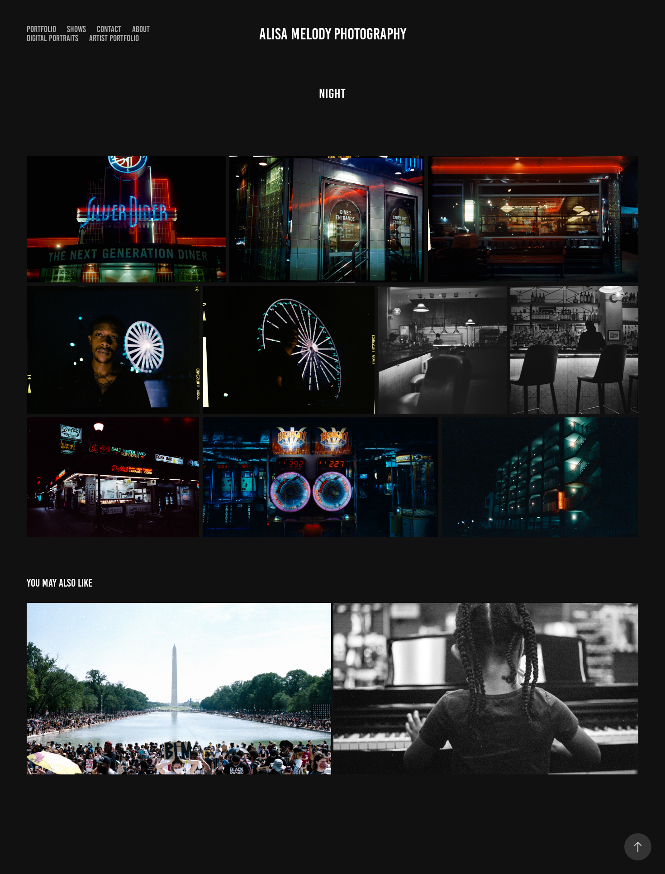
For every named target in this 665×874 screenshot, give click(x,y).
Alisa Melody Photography (332, 34)
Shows (76, 29)
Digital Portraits (52, 38)
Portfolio (41, 29)
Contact (109, 29)
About (141, 29)
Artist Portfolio (114, 38)
